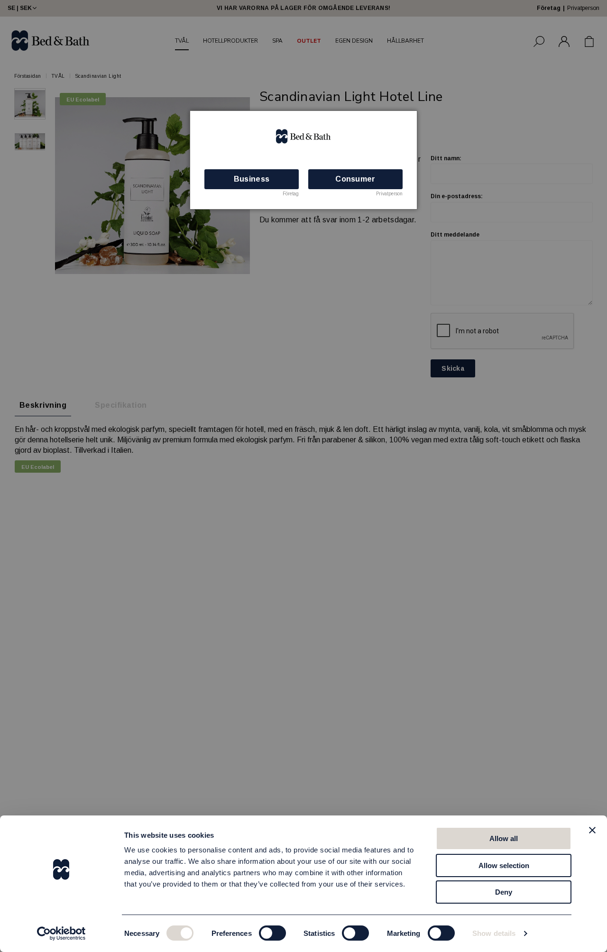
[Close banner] (592, 830)
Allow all (503, 838)
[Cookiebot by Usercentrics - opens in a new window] (61, 933)
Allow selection (503, 865)
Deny (503, 892)
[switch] (272, 933)
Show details (493, 933)
